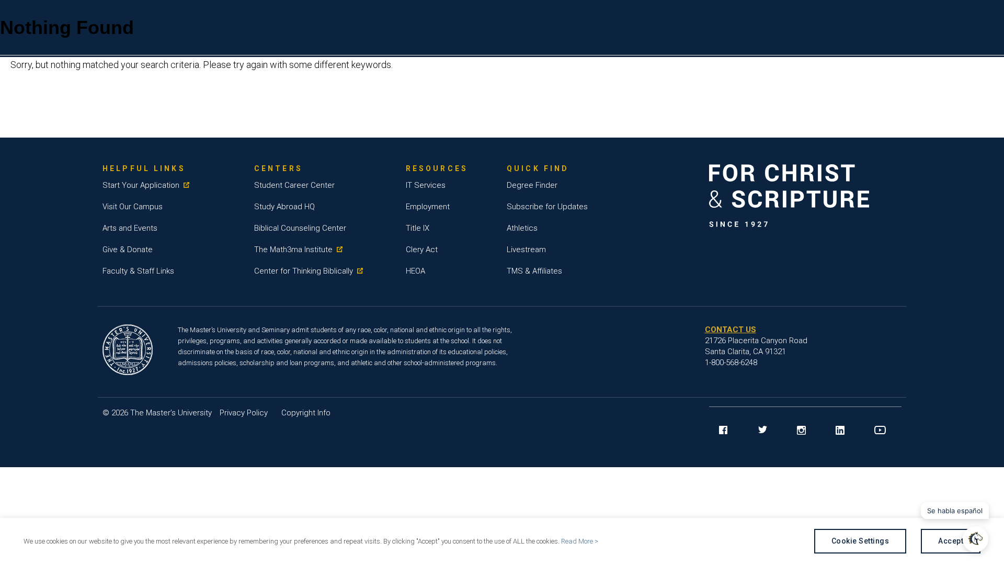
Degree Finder (532, 185)
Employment (428, 206)
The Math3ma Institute (293, 249)
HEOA (415, 271)
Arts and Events (129, 228)
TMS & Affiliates (534, 271)
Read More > (579, 541)
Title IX (417, 228)
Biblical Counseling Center (300, 228)
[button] (975, 539)
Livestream (526, 249)
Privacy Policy (244, 412)
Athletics (522, 228)
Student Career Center (294, 185)
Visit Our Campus (132, 206)
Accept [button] (950, 541)
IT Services (426, 185)
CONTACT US (730, 329)
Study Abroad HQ (284, 206)
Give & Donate (127, 249)
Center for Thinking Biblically (303, 271)
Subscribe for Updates (547, 206)
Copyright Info (305, 412)
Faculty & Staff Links (138, 271)
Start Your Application (140, 185)
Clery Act (422, 249)
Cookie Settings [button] (860, 541)
